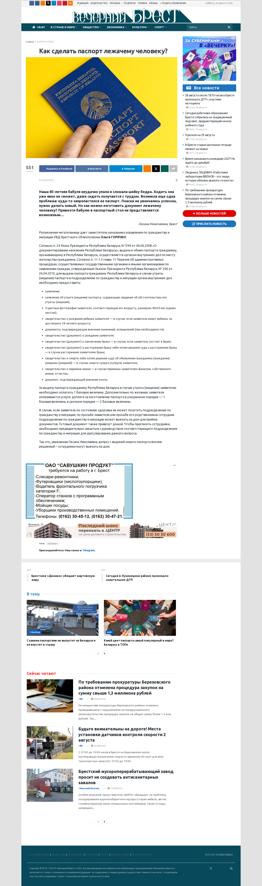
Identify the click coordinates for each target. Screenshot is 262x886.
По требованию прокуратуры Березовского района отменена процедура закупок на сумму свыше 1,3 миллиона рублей (124, 687)
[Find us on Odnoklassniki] (42, 3)
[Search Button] (229, 27)
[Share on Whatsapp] (165, 168)
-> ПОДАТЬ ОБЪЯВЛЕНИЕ (173, 3)
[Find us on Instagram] (59, 3)
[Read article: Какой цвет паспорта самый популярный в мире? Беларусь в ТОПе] (140, 618)
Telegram (88, 550)
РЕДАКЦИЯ (82, 3)
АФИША (153, 3)
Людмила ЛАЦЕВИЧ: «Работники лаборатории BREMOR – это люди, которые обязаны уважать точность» (209, 176)
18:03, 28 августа (197, 129)
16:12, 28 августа (197, 153)
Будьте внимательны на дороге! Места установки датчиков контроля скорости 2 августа (122, 734)
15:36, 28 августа (197, 166)
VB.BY (41, 27)
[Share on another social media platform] (173, 168)
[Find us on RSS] (70, 3)
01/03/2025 (46, 180)
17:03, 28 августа (197, 139)
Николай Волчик (89, 788)
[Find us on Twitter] (48, 3)
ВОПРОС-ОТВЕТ (45, 42)
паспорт (53, 543)
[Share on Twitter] (156, 168)
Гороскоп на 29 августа (200, 135)
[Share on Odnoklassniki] (147, 168)
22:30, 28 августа (197, 107)
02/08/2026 (99, 745)
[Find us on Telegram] (54, 3)
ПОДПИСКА (130, 3)
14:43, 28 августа (197, 184)
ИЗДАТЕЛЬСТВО (99, 3)
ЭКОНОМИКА (115, 27)
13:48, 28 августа (197, 206)
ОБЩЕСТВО (91, 27)
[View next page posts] (104, 653)
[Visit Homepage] (131, 15)
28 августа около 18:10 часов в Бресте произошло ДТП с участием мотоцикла (209, 99)
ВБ (81, 699)
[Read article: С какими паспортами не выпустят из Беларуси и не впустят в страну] (63, 618)
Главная (30, 42)
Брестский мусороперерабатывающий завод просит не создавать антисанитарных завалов (125, 777)
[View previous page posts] (98, 653)
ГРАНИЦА (35, 632)
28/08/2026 (99, 699)
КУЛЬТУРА (139, 27)
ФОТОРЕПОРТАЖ (142, 854)
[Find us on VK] (37, 3)
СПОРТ (159, 27)
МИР (109, 632)
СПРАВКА (142, 3)
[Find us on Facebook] (31, 3)
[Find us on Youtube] (65, 3)
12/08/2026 (116, 788)
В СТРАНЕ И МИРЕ (63, 27)
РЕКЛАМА (115, 3)
